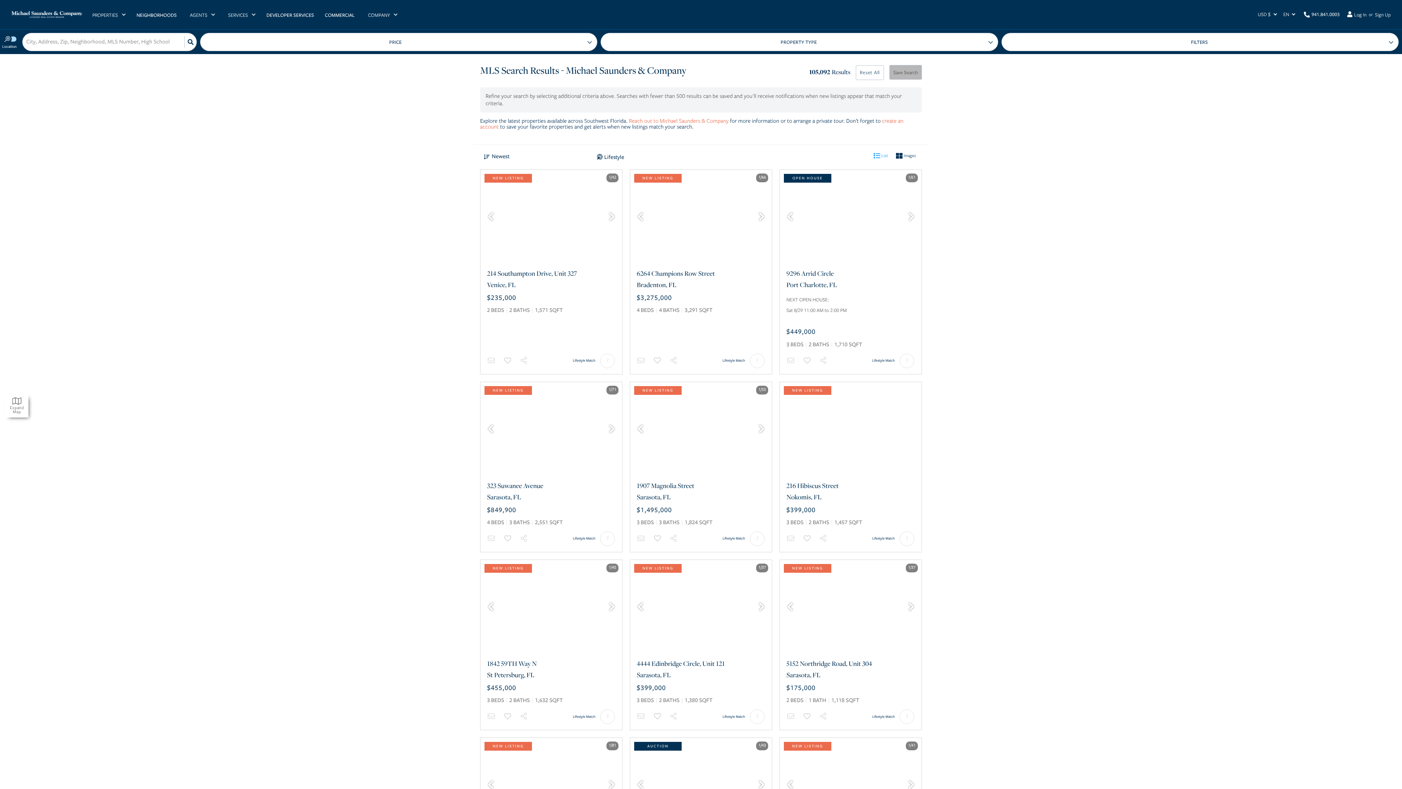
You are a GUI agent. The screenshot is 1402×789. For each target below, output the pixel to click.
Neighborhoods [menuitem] (157, 15)
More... (1200, 42)
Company (379, 15)
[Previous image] (490, 217)
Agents (198, 15)
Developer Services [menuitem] (290, 15)
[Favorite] (507, 360)
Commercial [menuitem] (340, 15)
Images (909, 155)
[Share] (524, 360)
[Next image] (612, 217)
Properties (105, 15)
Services (238, 15)
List (884, 155)
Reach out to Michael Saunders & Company (679, 121)
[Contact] (491, 360)
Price (395, 42)
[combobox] (27, 42)
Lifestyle (614, 157)
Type (799, 42)
